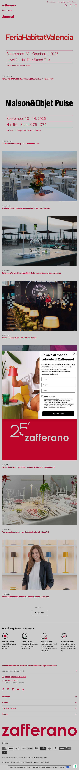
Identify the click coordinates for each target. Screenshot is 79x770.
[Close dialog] (74, 353)
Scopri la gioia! (58, 414)
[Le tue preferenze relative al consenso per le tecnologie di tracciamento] (75, 766)
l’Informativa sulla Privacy (51, 399)
